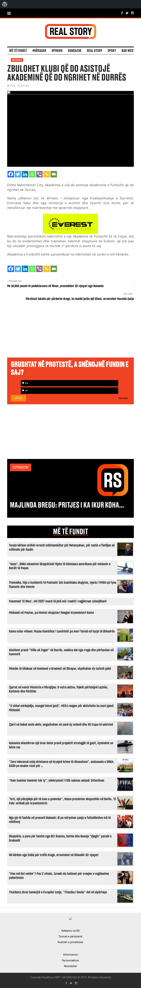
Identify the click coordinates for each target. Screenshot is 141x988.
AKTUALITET (17, 60)
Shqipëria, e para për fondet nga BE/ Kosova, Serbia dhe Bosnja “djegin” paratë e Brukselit (60, 838)
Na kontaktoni (70, 960)
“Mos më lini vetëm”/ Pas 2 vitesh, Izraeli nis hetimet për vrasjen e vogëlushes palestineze (59, 876)
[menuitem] (5, 4)
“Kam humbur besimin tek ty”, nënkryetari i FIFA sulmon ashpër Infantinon (56, 780)
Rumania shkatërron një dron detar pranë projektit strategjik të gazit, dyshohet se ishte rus (61, 745)
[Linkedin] (25, 174)
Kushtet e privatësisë (70, 942)
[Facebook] (11, 174)
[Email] (53, 174)
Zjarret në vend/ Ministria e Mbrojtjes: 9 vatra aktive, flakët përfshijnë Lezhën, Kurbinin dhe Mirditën (58, 689)
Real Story (94, 51)
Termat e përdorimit (70, 936)
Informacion (70, 954)
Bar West (128, 51)
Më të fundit (18, 51)
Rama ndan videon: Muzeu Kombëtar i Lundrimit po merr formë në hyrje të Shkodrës (62, 631)
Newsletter (70, 966)
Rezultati (123, 398)
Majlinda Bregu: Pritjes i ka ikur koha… (67, 505)
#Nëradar (39, 51)
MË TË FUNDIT (70, 531)
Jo (26, 390)
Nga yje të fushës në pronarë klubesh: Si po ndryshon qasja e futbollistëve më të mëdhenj (60, 820)
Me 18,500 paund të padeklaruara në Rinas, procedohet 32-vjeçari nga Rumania (55, 286)
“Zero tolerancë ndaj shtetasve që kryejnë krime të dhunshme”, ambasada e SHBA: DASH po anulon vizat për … (61, 764)
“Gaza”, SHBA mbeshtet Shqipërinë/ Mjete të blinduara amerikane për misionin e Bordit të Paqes (60, 566)
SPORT (112, 51)
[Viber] (39, 174)
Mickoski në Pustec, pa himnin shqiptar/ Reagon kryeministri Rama (51, 613)
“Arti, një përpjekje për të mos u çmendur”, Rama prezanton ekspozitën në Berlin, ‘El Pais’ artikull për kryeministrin (62, 801)
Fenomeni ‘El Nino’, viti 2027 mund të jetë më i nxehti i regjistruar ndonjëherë (57, 601)
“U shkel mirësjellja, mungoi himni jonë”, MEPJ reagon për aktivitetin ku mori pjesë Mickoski (61, 708)
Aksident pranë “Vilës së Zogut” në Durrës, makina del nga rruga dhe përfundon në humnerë (61, 652)
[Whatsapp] (32, 174)
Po (26, 383)
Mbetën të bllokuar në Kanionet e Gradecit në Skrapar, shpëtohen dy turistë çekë (60, 668)
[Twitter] (18, 174)
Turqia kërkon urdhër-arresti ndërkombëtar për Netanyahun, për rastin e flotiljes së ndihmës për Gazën (62, 547)
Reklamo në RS (71, 930)
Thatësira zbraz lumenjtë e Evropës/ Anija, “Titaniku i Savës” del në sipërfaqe (58, 892)
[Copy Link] (46, 174)
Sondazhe (75, 51)
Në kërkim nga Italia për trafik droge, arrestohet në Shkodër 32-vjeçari (53, 855)
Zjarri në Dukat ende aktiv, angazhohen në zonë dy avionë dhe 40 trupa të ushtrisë (61, 724)
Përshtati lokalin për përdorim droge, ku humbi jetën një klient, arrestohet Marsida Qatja (80, 299)
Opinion (57, 51)
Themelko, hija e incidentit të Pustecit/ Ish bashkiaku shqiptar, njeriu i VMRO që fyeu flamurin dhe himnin (62, 584)
